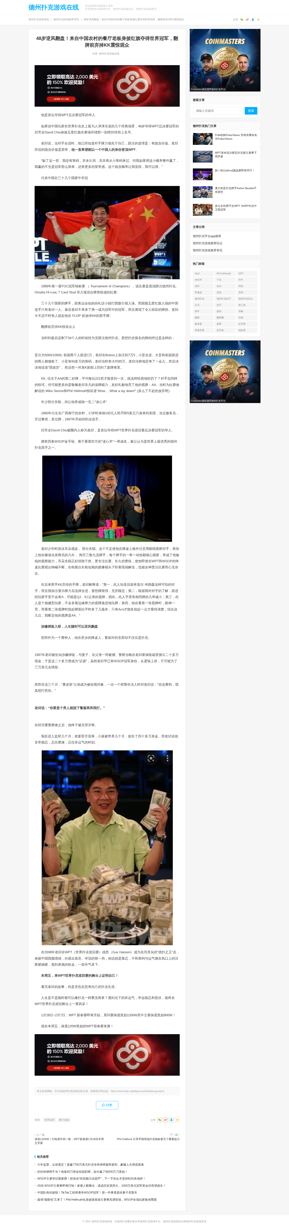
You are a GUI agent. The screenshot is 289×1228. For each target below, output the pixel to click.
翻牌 (197, 317)
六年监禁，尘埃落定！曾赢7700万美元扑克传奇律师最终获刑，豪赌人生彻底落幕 (90, 1164)
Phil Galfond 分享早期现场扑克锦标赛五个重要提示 (148, 1139)
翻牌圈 (220, 317)
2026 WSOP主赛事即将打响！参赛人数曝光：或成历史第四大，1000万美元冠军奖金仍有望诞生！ (101, 1185)
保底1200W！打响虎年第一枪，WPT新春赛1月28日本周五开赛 (69, 1141)
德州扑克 (199, 298)
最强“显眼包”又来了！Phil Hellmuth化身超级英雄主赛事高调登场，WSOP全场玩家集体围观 (97, 1199)
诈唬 (240, 317)
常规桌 (198, 292)
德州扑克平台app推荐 (207, 236)
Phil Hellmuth (224, 273)
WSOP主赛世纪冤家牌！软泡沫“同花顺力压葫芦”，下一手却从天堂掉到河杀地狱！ (91, 1178)
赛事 (219, 324)
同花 (240, 286)
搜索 (251, 110)
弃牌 (240, 292)
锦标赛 (242, 330)
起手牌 (242, 324)
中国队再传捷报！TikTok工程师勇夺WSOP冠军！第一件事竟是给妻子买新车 (87, 1192)
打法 (197, 305)
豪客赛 (198, 324)
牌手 (197, 311)
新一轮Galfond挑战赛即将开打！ (235, 170)
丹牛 (240, 279)
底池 (219, 292)
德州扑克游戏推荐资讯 (66, 19)
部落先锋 (199, 330)
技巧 (219, 305)
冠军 (197, 286)
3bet (197, 273)
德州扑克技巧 (224, 298)
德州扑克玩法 (245, 298)
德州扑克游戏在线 (54, 7)
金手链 (220, 330)
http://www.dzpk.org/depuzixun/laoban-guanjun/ (137, 1091)
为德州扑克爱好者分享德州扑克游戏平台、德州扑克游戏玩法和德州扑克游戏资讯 (160, 1221)
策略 (240, 311)
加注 (219, 286)
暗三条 (242, 305)
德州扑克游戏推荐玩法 (207, 243)
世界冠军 (49, 1119)
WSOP (198, 279)
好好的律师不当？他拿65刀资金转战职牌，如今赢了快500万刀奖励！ (82, 1171)
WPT (241, 273)
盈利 (219, 311)
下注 (219, 279)
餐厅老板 (64, 1119)
